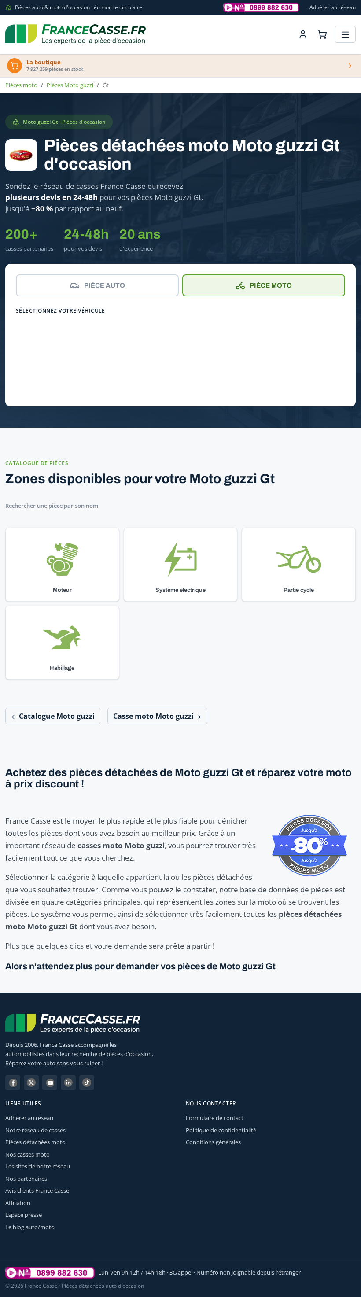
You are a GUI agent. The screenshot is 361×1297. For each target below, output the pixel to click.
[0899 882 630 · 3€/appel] (261, 7)
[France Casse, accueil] (75, 34)
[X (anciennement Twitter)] (31, 1082)
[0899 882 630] (50, 1273)
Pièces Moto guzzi (70, 85)
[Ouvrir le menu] (345, 34)
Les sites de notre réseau (37, 1166)
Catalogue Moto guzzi (56, 716)
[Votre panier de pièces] (322, 34)
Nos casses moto (27, 1154)
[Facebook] (12, 1082)
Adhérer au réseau (332, 7)
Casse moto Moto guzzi (154, 716)
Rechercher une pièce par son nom (51, 506)
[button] (62, 565)
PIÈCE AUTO (104, 285)
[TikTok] (86, 1082)
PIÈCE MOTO (271, 285)
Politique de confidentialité (221, 1130)
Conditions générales (213, 1142)
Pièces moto (21, 85)
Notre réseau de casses (35, 1130)
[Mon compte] (303, 34)
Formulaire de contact (214, 1118)
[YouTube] (49, 1082)
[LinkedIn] (68, 1082)
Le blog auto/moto (30, 1227)
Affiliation (17, 1203)
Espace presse (23, 1215)
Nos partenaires (26, 1178)
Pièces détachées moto (35, 1142)
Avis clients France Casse (37, 1190)
